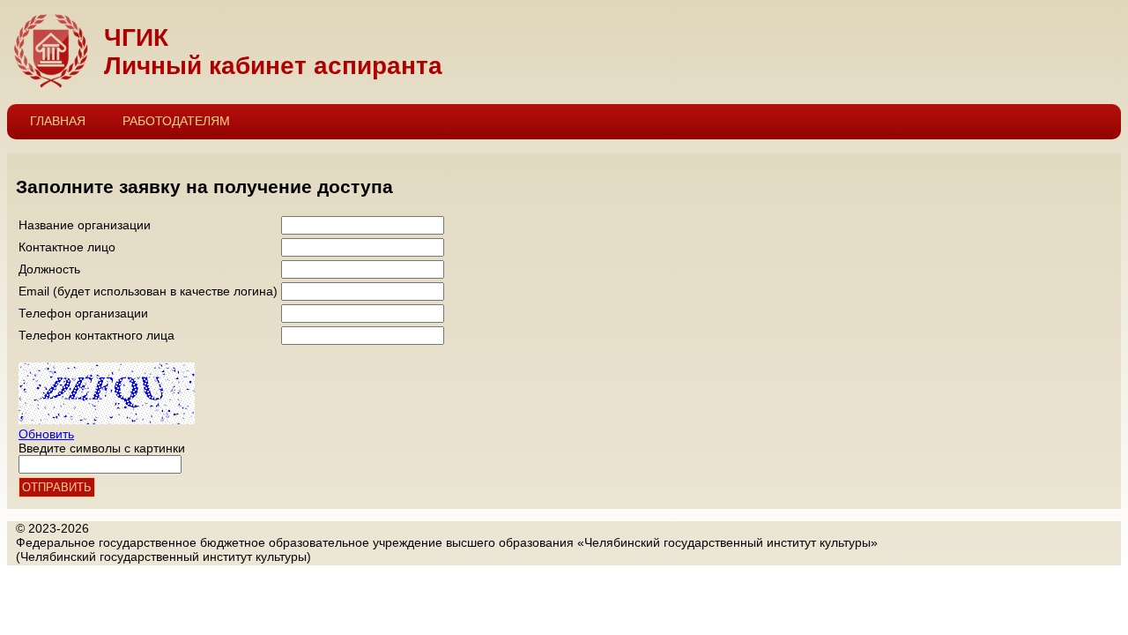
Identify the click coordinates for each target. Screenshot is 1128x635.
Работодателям (176, 121)
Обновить (46, 434)
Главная (57, 121)
